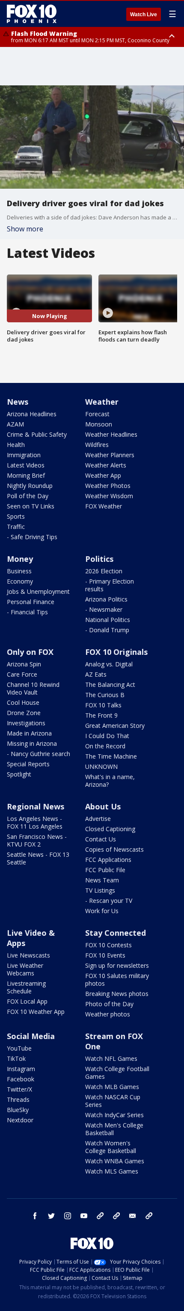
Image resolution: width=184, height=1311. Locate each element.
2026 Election (103, 571)
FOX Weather (103, 506)
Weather (102, 402)
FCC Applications (108, 860)
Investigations (26, 723)
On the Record (105, 746)
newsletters (149, 1216)
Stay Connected (115, 933)
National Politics (107, 620)
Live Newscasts (28, 955)
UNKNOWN (101, 766)
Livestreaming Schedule (26, 987)
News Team (102, 880)
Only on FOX (30, 652)
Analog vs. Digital (109, 664)
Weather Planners (109, 455)
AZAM (15, 424)
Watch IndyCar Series (114, 1115)
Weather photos (107, 1014)
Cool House (23, 702)
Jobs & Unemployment (38, 591)
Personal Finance (30, 602)
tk (100, 1216)
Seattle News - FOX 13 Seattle (38, 858)
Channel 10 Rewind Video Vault (33, 688)
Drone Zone (24, 713)
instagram (67, 1216)
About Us (103, 806)
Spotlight (19, 774)
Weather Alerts (105, 465)
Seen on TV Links (30, 506)
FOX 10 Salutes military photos (117, 979)
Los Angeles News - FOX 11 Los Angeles (34, 822)
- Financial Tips (27, 612)
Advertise (98, 819)
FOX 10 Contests (108, 945)
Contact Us (100, 839)
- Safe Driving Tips (32, 537)
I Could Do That (107, 736)
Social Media (31, 1036)
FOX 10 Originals (116, 652)
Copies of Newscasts (114, 849)
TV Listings (100, 890)
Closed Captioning (110, 829)
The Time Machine (111, 756)
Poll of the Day (27, 496)
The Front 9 (101, 715)
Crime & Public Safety (37, 434)
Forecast (97, 414)
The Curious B (105, 695)
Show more (25, 229)
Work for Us (102, 911)
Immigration (24, 455)
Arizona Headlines (31, 414)
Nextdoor (20, 1120)
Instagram (21, 1069)
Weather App (103, 475)
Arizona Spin (24, 664)
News (17, 402)
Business (19, 571)
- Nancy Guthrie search (38, 754)
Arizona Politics (106, 599)
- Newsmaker (103, 609)
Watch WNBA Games (114, 1161)
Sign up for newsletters (117, 965)
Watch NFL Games (111, 1058)
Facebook (20, 1079)
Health (16, 445)
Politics (99, 559)
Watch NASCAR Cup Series (112, 1101)
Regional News (35, 806)
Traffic (16, 527)
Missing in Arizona (32, 743)
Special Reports (28, 764)
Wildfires (97, 445)
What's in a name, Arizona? (110, 780)
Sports (16, 516)
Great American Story (115, 725)
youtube (84, 1216)
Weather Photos (108, 486)
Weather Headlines (111, 434)
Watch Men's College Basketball (114, 1129)
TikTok (16, 1058)
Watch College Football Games (117, 1072)
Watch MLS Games (111, 1171)
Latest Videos (26, 465)
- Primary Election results (109, 585)
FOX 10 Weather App (36, 1011)
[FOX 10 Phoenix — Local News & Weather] (31, 13)
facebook (35, 1216)
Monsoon (98, 424)
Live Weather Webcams (25, 969)
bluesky (116, 1216)
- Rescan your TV (108, 900)
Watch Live (143, 15)
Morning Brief (26, 475)
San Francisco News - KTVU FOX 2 (37, 840)
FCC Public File (105, 870)
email (132, 1216)
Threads (18, 1099)
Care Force (22, 674)
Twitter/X (19, 1089)
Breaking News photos (116, 994)
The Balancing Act (110, 684)
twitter (51, 1216)
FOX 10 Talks (103, 705)
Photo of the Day (109, 1004)
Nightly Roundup (30, 486)
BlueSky (18, 1110)
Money (20, 559)
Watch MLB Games (112, 1087)
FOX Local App (27, 1001)
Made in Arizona (29, 733)
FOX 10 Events (105, 955)
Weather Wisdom (109, 496)
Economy (20, 581)
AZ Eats (96, 674)
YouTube (19, 1048)
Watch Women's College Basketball (110, 1147)
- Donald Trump (107, 630)
